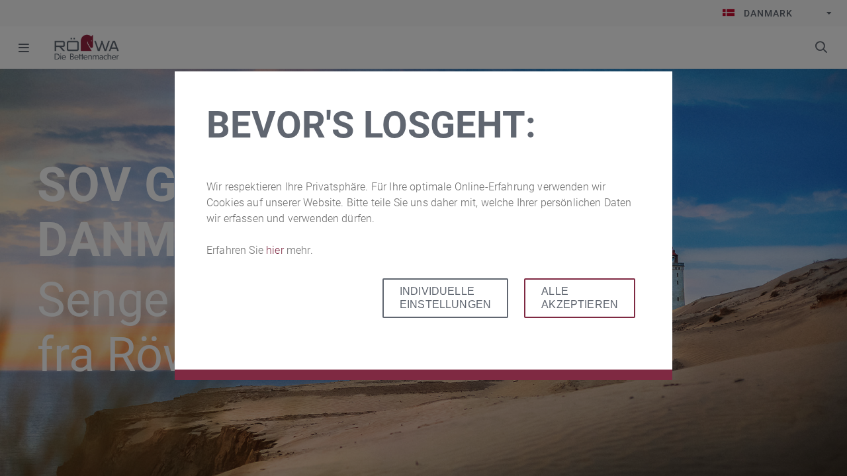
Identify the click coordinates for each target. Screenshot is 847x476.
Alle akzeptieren (579, 298)
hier (276, 250)
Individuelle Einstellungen (445, 298)
